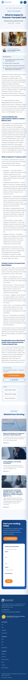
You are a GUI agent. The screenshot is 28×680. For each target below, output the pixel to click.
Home (7, 8)
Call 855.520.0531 (11, 538)
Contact (3, 665)
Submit (9, 581)
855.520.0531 (12, 112)
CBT (3, 639)
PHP (3, 627)
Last (6, 563)
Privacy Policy (4, 677)
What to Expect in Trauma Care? (12, 63)
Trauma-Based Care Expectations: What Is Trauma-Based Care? (14, 60)
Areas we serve (5, 659)
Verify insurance (15, 375)
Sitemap (10, 677)
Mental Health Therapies (10, 394)
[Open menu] (25, 2)
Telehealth (4, 630)
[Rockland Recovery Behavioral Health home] (10, 2)
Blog (10, 8)
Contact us (14, 356)
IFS (2, 644)
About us (4, 653)
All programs (4, 633)
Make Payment (5, 667)
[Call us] (21, 2)
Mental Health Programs (17, 8)
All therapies (4, 647)
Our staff (3, 656)
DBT (3, 642)
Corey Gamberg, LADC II (13, 50)
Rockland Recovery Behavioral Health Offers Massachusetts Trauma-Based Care (15, 68)
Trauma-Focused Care (10, 398)
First (6, 557)
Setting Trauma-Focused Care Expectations (15, 65)
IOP (2, 624)
